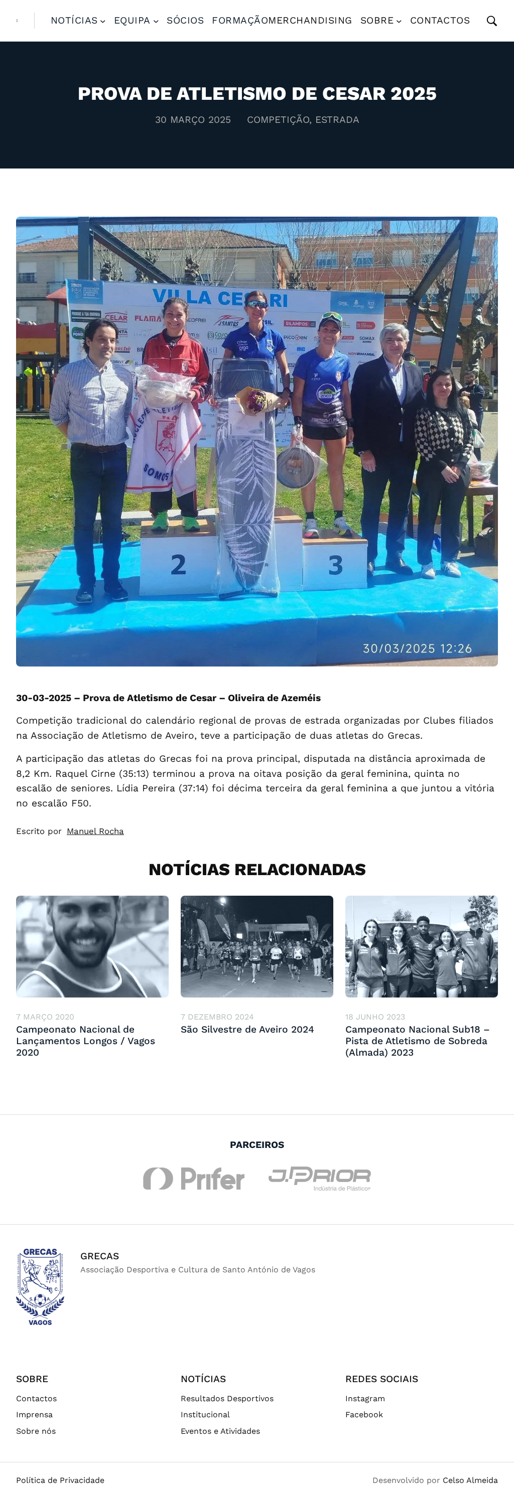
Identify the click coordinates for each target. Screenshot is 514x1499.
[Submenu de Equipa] (156, 21)
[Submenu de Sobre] (399, 21)
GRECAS (99, 1256)
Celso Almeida (470, 1480)
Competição (278, 119)
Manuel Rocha (95, 831)
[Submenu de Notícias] (103, 21)
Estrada (337, 119)
